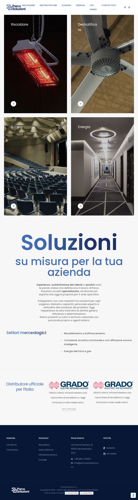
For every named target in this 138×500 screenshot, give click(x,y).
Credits (60, 493)
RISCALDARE (28, 5)
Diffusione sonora (48, 454)
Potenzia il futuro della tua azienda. (96, 199)
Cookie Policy (87, 493)
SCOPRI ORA (16, 107)
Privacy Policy (72, 493)
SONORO (66, 5)
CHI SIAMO (93, 7)
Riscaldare (44, 444)
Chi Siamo (11, 444)
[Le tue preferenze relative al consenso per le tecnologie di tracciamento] (133, 495)
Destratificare (46, 449)
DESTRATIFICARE (48, 5)
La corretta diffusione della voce (28, 199)
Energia (43, 459)
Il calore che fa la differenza (26, 97)
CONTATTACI (109, 5)
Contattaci (12, 449)
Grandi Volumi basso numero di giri (96, 97)
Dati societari (50, 493)
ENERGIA (80, 5)
